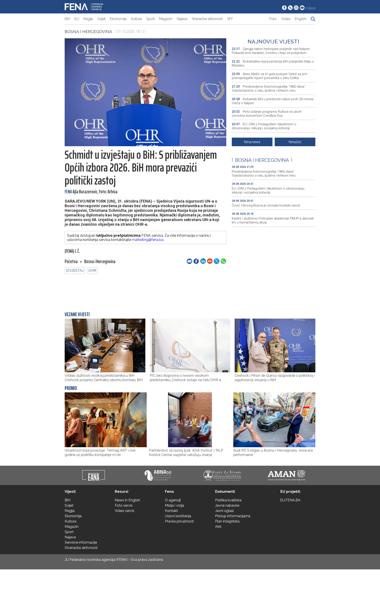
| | (262, 160)
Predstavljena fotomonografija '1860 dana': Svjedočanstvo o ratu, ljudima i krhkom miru (268, 88)
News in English (127, 500)
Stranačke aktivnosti (207, 19)
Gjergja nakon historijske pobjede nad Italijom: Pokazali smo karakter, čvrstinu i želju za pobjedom (271, 51)
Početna (71, 261)
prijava (310, 8)
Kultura (136, 19)
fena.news (252, 142)
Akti (218, 526)
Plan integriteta (227, 521)
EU (77, 19)
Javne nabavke (227, 505)
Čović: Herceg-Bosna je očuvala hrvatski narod (266, 205)
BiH (67, 19)
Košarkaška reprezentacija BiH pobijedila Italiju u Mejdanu (273, 63)
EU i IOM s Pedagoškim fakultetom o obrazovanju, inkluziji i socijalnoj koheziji (264, 126)
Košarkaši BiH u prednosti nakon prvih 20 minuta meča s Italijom (272, 101)
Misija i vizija (174, 505)
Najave (182, 19)
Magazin (165, 19)
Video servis (124, 511)
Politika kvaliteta (228, 500)
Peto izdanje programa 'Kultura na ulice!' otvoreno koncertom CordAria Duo (267, 114)
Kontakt (171, 511)
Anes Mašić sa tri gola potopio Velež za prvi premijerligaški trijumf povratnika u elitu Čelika (269, 76)
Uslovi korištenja (178, 516)
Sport (150, 19)
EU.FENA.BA (290, 500)
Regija (88, 19)
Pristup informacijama (232, 516)
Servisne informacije (81, 542)
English (300, 19)
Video (285, 19)
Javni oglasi (224, 511)
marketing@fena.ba (147, 240)
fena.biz (295, 142)
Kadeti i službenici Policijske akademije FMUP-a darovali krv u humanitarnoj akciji (273, 220)
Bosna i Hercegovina (88, 31)
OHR (92, 270)
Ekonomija (118, 19)
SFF (230, 19)
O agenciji (173, 500)
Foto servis (124, 505)
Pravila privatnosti (179, 521)
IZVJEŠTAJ (75, 270)
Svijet (101, 19)
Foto (273, 19)
